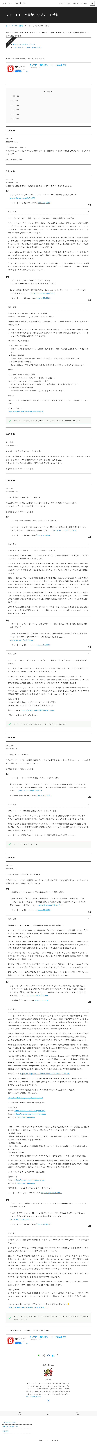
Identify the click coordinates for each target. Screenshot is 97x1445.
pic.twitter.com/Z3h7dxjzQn (64, 530)
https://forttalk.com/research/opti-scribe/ (25, 1098)
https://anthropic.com (26, 1117)
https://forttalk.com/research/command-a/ (26, 412)
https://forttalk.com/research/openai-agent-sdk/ (28, 1307)
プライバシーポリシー (10, 1426)
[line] (39, 1356)
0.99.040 (15, 105)
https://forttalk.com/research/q (34, 710)
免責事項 (5, 1431)
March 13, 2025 (41, 1000)
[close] (52, 91)
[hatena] (53, 1356)
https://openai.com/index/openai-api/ (29, 1111)
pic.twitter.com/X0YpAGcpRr (42, 293)
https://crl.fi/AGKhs (33, 1397)
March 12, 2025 (44, 910)
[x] (44, 1356)
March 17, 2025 (44, 795)
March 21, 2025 (44, 535)
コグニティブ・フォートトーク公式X (27, 47)
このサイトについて (9, 1422)
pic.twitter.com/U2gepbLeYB (22, 1219)
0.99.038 (15, 114)
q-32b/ (51, 710)
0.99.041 (15, 101)
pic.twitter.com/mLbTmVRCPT (22, 198)
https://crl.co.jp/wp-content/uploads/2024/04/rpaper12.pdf (45, 1074)
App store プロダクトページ (24, 44)
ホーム (20, 1414)
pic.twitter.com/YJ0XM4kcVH (22, 640)
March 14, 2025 (44, 645)
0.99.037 (15, 119)
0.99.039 (15, 110)
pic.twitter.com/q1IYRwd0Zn (30, 791)
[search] (92, 3)
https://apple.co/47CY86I (51, 1193)
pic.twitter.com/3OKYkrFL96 (51, 905)
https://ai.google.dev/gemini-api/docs (30, 1114)
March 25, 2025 (44, 298)
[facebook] (48, 1356)
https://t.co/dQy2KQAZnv (37, 995)
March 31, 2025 (44, 203)
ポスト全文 (12, 212)
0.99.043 (15, 96)
